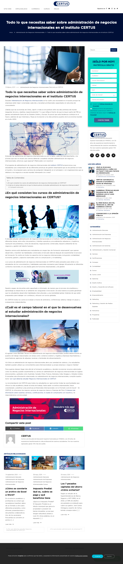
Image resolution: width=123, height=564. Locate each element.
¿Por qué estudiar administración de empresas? (65, 529)
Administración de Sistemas (101, 246)
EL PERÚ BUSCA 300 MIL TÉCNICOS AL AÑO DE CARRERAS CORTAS (105, 205)
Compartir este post (16, 187)
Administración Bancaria (13, 477)
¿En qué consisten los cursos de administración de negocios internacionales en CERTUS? (37, 183)
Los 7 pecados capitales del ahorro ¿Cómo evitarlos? (71, 487)
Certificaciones (97, 258)
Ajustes (109, 556)
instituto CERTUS (57, 165)
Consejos (95, 262)
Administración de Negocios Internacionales (34, 87)
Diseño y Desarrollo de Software (102, 287)
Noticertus (101, 187)
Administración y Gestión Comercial (103, 250)
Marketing (95, 299)
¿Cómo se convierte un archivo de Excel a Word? (16, 492)
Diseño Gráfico (97, 283)
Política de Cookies (81, 556)
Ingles (56, 9)
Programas (95, 314)
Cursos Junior (96, 274)
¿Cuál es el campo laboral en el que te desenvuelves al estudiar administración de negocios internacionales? (43, 185)
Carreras (36, 9)
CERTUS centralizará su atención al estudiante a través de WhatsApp (105, 181)
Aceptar (97, 556)
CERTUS (60, 87)
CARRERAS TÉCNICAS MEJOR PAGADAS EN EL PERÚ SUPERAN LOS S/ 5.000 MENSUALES (107, 193)
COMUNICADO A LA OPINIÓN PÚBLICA (107, 214)
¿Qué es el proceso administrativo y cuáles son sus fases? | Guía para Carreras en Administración (107, 170)
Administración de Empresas (14, 479)
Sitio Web (7, 9)
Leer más (8, 524)
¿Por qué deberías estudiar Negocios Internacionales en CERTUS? (19, 529)
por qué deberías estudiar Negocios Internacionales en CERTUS (33, 379)
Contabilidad (96, 266)
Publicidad (95, 319)
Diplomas (95, 278)
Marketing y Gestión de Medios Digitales (102, 305)
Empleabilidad (21, 9)
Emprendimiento (97, 295)
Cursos (47, 9)
